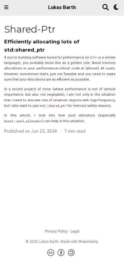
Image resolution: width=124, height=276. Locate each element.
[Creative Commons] (62, 253)
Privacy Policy (56, 231)
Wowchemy (88, 242)
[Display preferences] (116, 8)
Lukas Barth (62, 7)
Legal (74, 231)
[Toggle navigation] (6, 7)
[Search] (105, 8)
